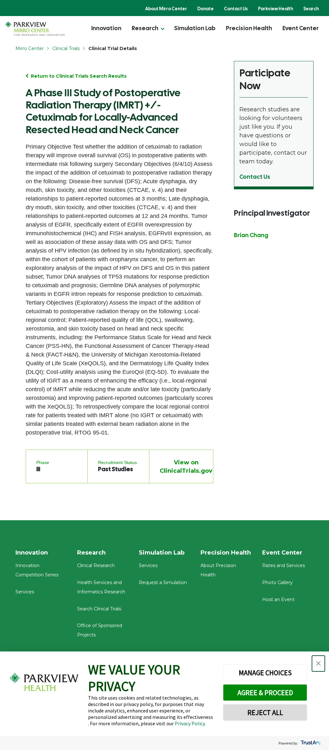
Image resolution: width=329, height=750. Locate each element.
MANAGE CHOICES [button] (265, 672)
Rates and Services (283, 565)
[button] (318, 663)
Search (311, 9)
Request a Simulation (163, 582)
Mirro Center (29, 48)
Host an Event (278, 599)
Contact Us (236, 9)
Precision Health (249, 28)
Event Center (300, 28)
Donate (205, 9)
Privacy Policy (190, 723)
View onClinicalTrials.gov (186, 466)
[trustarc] (310, 743)
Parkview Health (275, 9)
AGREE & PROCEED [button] (265, 692)
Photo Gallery (277, 582)
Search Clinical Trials (99, 609)
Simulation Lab (195, 28)
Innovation (106, 28)
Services (24, 592)
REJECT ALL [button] (265, 712)
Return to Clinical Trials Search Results (79, 76)
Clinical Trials (66, 48)
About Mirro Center (166, 9)
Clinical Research (96, 565)
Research (145, 28)
